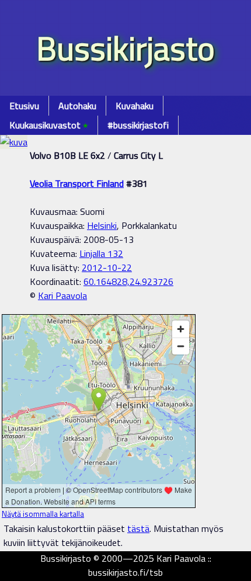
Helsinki (102, 225)
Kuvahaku (135, 106)
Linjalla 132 (101, 253)
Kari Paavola (62, 295)
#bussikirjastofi (138, 125)
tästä (138, 528)
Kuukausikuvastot (48, 125)
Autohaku (77, 106)
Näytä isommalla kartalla (43, 514)
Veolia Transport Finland (77, 183)
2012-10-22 (107, 267)
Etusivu (24, 106)
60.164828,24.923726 (128, 281)
